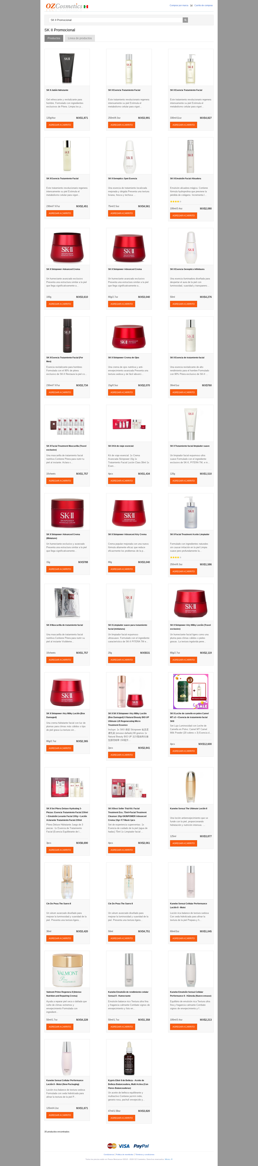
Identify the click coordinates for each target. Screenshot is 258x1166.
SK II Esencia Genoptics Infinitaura (187, 269)
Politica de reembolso (124, 1154)
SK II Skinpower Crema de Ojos (123, 357)
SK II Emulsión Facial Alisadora (185, 178)
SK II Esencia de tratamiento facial (187, 357)
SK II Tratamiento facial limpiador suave (190, 446)
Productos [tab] (54, 38)
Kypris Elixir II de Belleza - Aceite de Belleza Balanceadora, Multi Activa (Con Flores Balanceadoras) (128, 1084)
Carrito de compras (203, 5)
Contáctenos (109, 1154)
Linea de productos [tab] (80, 38)
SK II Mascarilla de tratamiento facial (64, 625)
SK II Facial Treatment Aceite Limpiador (189, 534)
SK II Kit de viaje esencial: (121, 446)
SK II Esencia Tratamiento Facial (124, 90)
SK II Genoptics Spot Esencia (122, 178)
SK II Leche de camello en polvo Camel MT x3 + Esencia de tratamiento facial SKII (189, 717)
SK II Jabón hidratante (57, 90)
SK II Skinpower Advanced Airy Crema (127, 534)
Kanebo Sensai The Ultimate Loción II (188, 808)
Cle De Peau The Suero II (58, 903)
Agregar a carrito (60, 125)
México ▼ (169, 1159)
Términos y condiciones (144, 1154)
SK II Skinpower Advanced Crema (63, 269)
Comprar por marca (179, 5)
